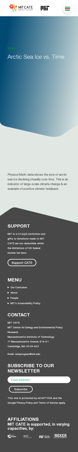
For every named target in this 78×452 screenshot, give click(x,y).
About (14, 292)
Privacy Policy (25, 402)
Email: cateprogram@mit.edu (24, 353)
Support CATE (22, 262)
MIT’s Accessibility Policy (25, 303)
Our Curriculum (18, 287)
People (14, 297)
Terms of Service (48, 402)
